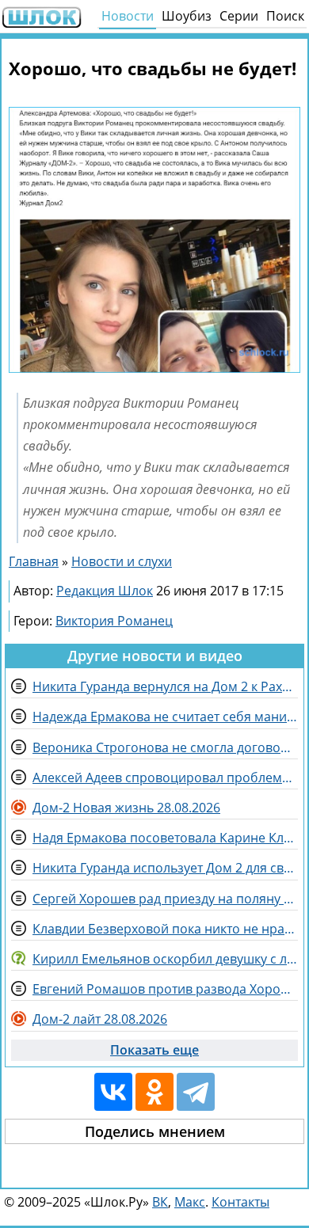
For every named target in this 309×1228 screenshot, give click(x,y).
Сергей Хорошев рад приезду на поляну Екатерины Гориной (165, 898)
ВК (160, 1202)
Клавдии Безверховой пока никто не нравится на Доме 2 (165, 928)
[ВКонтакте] (113, 1092)
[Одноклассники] (154, 1092)
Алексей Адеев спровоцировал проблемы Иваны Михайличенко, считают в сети (165, 777)
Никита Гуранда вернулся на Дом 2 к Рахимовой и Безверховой (165, 686)
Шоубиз (187, 16)
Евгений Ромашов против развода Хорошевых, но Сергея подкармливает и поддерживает (165, 989)
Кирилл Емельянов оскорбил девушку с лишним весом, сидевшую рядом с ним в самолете (165, 959)
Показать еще (154, 1050)
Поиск (285, 16)
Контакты (240, 1202)
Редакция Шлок (104, 590)
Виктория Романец (114, 620)
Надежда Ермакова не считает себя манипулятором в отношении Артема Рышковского (165, 716)
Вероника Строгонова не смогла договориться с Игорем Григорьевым (165, 747)
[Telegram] (196, 1092)
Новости (127, 16)
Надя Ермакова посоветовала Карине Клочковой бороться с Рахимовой (165, 837)
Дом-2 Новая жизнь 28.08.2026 (126, 807)
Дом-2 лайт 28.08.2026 (99, 1019)
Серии (238, 16)
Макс (189, 1202)
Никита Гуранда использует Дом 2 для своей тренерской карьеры (165, 867)
